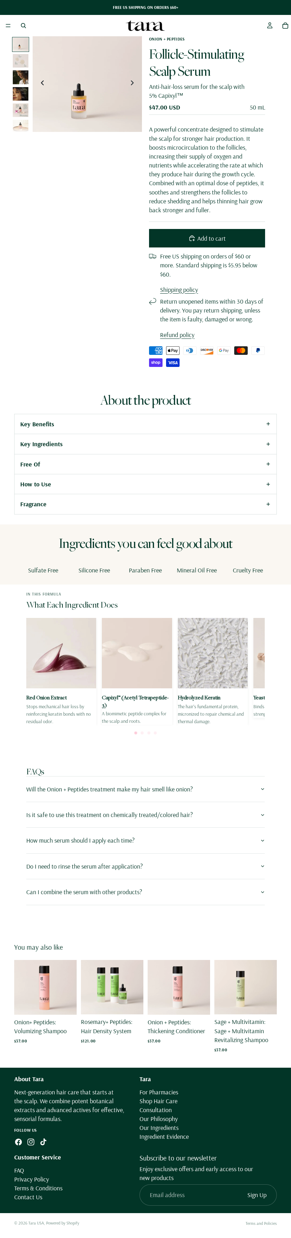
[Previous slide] (40, 84)
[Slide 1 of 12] (20, 44)
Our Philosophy (158, 1119)
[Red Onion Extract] (61, 671)
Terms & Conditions (38, 1188)
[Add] (65, 1003)
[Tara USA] (145, 25)
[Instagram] (31, 1142)
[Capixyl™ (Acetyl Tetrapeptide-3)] (137, 671)
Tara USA (36, 1223)
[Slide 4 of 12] (20, 94)
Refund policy (177, 335)
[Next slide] (134, 84)
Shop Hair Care (158, 1101)
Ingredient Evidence (164, 1137)
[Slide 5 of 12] (20, 110)
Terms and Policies (261, 1223)
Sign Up (257, 1195)
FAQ (19, 1170)
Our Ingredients (159, 1128)
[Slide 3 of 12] (20, 77)
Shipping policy (179, 290)
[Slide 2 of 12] (20, 61)
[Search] (23, 25)
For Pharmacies (158, 1092)
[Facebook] (18, 1142)
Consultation (155, 1110)
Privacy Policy (31, 1179)
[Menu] (8, 25)
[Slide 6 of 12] (20, 126)
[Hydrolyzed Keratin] (213, 671)
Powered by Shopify (62, 1223)
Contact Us (28, 1197)
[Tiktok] (43, 1142)
